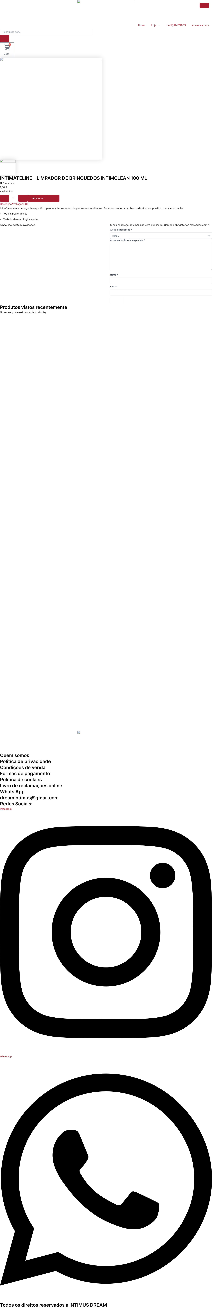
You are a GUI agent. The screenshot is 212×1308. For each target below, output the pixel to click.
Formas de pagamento (25, 773)
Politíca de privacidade (25, 761)
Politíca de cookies (21, 779)
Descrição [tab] (6, 204)
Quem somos (14, 755)
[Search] (4, 38)
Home (141, 25)
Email (113, 286)
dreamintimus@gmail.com (29, 797)
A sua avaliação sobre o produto (127, 240)
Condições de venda (22, 767)
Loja (153, 25)
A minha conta (200, 25)
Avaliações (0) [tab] (20, 204)
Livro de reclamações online (31, 785)
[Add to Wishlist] (53, 198)
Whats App (12, 791)
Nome (114, 274)
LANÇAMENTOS (176, 25)
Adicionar (38, 198)
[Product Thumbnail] (204, 5)
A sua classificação (121, 229)
